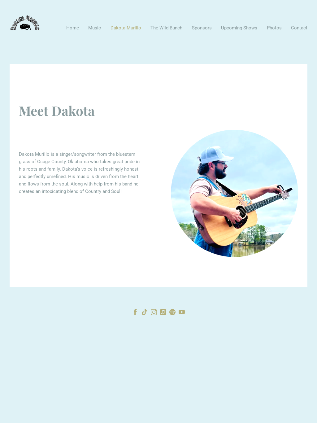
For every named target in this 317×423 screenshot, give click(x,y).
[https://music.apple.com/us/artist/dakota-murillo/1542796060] (163, 313)
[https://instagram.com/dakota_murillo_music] (154, 313)
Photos (274, 28)
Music (94, 28)
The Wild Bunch (166, 28)
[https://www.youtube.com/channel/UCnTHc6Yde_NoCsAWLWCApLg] (182, 313)
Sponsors (202, 28)
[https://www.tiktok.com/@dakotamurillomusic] (144, 313)
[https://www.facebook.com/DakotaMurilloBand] (135, 313)
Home (72, 28)
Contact (299, 28)
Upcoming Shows (239, 28)
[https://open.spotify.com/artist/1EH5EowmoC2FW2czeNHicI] (172, 313)
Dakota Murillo (126, 28)
